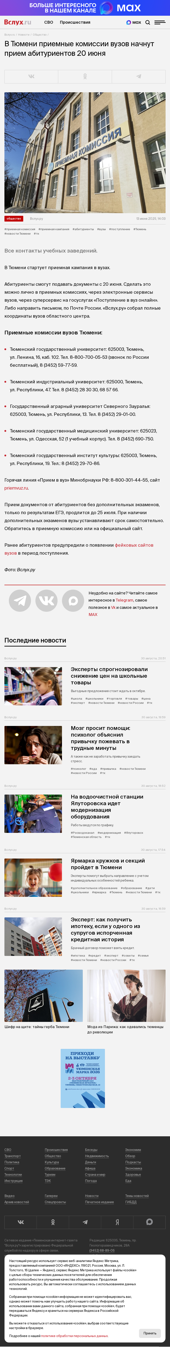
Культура (52, 1162)
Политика (11, 1162)
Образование (55, 1168)
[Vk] (20, 1222)
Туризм (50, 1174)
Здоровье (133, 1174)
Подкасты (133, 1162)
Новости (23, 34)
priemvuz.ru (16, 487)
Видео (9, 1196)
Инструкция (13, 1181)
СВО (48, 22)
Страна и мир (95, 1174)
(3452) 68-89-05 (102, 1250)
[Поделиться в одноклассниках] (85, 76)
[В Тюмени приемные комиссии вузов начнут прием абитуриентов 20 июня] (85, 152)
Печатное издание (99, 1202)
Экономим (133, 1150)
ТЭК (48, 1181)
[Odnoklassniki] (53, 1222)
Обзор (130, 1156)
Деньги (90, 1162)
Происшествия (75, 22)
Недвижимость (97, 1156)
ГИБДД (131, 1202)
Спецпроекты (55, 1202)
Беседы (91, 1150)
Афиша (90, 1168)
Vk (113, 607)
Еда (128, 1181)
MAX (93, 614)
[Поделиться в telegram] (139, 76)
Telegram (124, 600)
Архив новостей (16, 1202)
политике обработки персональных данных (74, 1336)
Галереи (51, 1196)
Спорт (9, 1168)
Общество (39, 34)
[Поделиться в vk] (31, 76)
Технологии (13, 1174)
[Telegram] (85, 1222)
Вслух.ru (17, 22)
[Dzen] (117, 1222)
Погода (91, 1181)
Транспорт (12, 1156)
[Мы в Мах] (133, 22)
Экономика (133, 1168)
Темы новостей (137, 1196)
